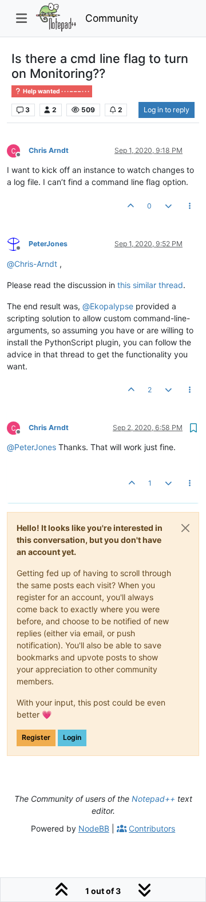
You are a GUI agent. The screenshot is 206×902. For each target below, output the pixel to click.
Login (72, 737)
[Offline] (18, 150)
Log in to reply (166, 109)
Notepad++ (153, 798)
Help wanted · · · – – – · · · (55, 91)
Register (36, 737)
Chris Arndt (49, 150)
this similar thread (150, 285)
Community (111, 18)
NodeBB (93, 828)
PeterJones (48, 243)
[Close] (185, 528)
